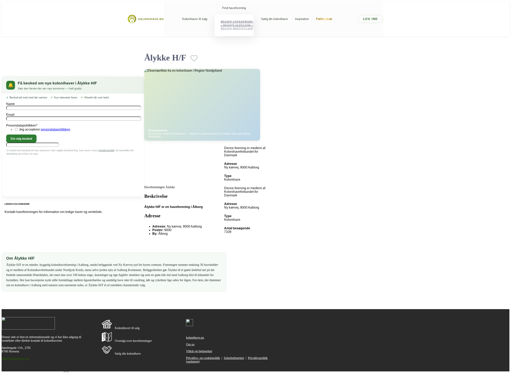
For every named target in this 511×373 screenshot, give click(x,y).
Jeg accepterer (44, 129)
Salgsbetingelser (234, 358)
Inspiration (302, 19)
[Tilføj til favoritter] (194, 58)
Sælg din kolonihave (274, 19)
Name (10, 104)
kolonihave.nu (195, 337)
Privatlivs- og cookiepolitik (203, 358)
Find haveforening (234, 8)
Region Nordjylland (237, 26)
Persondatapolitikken (21, 125)
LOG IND (370, 19)
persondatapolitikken (55, 129)
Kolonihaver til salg (194, 19)
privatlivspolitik (106, 150)
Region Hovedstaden (237, 22)
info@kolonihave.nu (15, 358)
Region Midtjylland (237, 28)
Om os (190, 344)
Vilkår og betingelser (199, 351)
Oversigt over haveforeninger (133, 340)
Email (10, 114)
